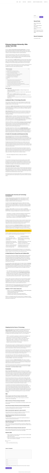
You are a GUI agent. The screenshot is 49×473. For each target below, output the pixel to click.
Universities (9, 440)
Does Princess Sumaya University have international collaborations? (16, 83)
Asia (6, 440)
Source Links (8, 86)
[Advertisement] (24, 8)
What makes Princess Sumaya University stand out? (14, 85)
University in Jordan (18, 49)
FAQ (7, 78)
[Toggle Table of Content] (28, 69)
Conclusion (8, 77)
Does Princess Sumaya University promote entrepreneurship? (15, 81)
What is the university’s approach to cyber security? (14, 82)
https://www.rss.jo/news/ (11, 436)
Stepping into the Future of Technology (12, 76)
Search (35, 15)
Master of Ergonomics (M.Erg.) (38, 30)
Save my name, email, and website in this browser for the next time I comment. (18, 465)
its (7, 51)
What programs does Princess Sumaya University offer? (15, 79)
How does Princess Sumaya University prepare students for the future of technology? (18, 84)
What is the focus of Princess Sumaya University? (14, 80)
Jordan (7, 441)
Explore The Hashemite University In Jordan (11, 442)
